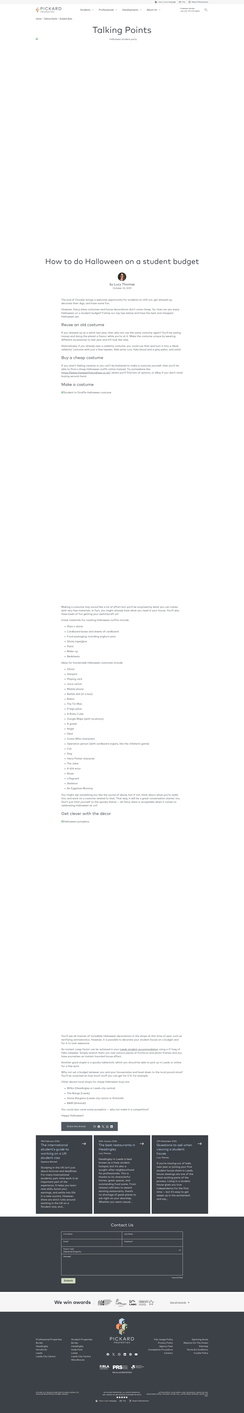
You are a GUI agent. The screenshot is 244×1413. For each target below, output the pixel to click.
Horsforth (41, 1350)
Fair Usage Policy (163, 1339)
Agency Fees (166, 1346)
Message (67, 1256)
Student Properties (81, 1339)
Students (85, 10)
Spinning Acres (200, 1339)
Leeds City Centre (45, 1356)
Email (66, 1241)
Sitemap (203, 1346)
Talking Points (50, 19)
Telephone (128, 1241)
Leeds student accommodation (139, 1049)
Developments (130, 10)
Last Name (128, 1234)
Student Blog (66, 19)
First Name (67, 1234)
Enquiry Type (68, 1249)
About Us (152, 10)
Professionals (106, 10)
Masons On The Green (196, 1343)
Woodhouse (77, 1360)
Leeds (39, 1353)
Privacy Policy (165, 1343)
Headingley (42, 1346)
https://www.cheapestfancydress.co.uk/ (85, 373)
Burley (39, 1343)
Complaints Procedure (160, 1350)
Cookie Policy (201, 1353)
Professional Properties (49, 1339)
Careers (168, 1353)
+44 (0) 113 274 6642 (190, 11)
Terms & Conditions (197, 1350)
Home (39, 19)
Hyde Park (76, 1350)
